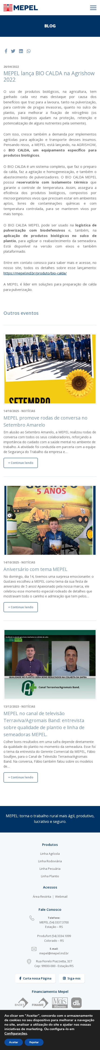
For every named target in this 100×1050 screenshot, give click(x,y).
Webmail (61, 896)
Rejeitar (34, 1042)
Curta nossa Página (37, 978)
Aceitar (13, 1042)
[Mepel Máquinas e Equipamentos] (20, 7)
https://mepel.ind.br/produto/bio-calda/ (35, 273)
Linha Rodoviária (50, 861)
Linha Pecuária (50, 868)
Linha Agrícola (50, 853)
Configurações (15, 1033)
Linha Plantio (50, 876)
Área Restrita (42, 896)
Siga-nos (73, 978)
